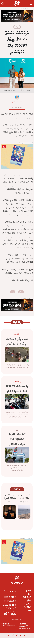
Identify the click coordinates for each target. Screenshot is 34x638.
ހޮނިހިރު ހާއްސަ (27, 597)
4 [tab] (15, 526)
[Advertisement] (17, 15)
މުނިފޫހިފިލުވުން (27, 604)
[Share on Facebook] (20, 635)
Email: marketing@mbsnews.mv (8, 625)
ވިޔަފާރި (20, 292)
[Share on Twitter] (24, 635)
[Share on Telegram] (17, 635)
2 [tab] (18, 526)
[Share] (9, 635)
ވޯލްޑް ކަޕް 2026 (9, 597)
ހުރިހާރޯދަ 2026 (9, 601)
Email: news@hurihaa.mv (24, 628)
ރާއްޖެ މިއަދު (27, 590)
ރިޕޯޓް (29, 594)
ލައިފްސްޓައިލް (27, 607)
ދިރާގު (17, 27)
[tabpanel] (24, 508)
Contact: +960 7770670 (6, 627)
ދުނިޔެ (29, 610)
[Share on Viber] (13, 635)
